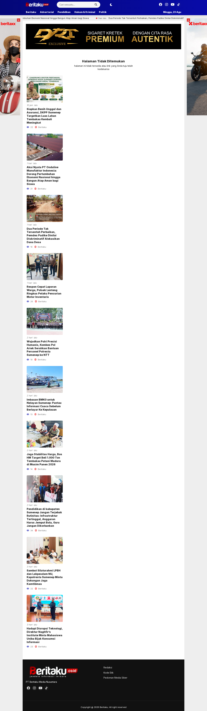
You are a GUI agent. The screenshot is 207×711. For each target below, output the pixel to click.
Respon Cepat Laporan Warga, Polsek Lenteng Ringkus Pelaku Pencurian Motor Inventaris (44, 291)
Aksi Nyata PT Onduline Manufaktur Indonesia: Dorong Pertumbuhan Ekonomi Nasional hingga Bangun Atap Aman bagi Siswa (43, 176)
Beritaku (31, 12)
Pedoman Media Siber (115, 677)
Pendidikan (64, 12)
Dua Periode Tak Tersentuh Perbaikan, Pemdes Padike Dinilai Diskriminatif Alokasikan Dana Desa (134, 18)
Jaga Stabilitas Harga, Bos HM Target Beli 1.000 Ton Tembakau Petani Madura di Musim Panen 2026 (44, 459)
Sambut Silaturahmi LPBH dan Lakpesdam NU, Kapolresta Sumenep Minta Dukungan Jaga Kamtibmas (45, 577)
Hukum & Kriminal (84, 12)
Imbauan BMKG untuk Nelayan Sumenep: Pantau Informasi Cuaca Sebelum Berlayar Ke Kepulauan (44, 404)
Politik (103, 12)
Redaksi (108, 667)
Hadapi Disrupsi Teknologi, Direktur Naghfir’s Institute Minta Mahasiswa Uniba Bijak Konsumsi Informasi (45, 635)
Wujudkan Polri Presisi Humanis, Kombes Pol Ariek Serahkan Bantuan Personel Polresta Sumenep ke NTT (43, 348)
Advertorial (47, 12)
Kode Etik (109, 672)
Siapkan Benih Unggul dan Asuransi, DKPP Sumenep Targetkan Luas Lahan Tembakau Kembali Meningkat (44, 115)
